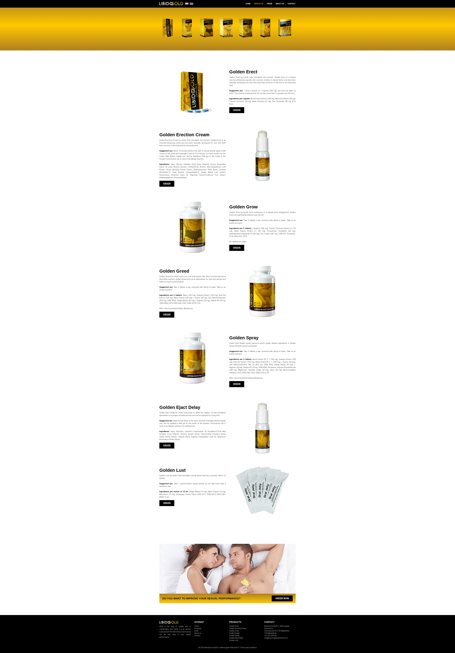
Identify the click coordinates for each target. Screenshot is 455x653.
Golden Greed (234, 633)
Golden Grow (234, 631)
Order (269, 4)
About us (280, 4)
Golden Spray (234, 636)
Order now (282, 598)
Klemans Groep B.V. (211, 647)
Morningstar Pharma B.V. (229, 647)
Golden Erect (234, 626)
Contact (292, 4)
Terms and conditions (248, 647)
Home (248, 4)
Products (258, 4)
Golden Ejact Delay (236, 638)
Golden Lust (233, 640)
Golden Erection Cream (237, 628)
